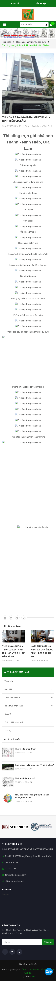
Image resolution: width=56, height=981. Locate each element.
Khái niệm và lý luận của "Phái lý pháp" (34, 765)
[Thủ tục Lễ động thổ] (8, 782)
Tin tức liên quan (11, 626)
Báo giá (7, 714)
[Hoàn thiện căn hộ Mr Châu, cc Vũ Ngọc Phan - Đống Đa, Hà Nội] (42, 636)
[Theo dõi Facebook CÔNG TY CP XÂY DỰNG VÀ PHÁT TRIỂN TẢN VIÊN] (5, 952)
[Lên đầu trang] (48, 964)
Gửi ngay (48, 942)
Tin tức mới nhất (11, 739)
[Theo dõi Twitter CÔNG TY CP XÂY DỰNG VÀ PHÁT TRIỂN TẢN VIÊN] (12, 952)
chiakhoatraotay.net (14, 881)
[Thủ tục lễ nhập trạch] (8, 752)
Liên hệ (7, 730)
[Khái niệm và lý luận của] (8, 767)
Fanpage (6, 894)
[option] (13, 646)
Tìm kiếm (23, 964)
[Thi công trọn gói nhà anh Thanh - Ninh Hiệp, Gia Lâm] (28, 83)
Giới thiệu (8, 689)
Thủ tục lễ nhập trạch (25, 749)
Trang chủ (8, 681)
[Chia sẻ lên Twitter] (11, 617)
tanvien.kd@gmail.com (15, 875)
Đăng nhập (41, 4)
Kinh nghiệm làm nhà (13, 722)
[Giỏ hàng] (52, 24)
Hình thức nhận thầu (13, 706)
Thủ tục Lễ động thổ (25, 778)
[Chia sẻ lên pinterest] (17, 617)
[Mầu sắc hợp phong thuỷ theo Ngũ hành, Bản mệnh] (8, 798)
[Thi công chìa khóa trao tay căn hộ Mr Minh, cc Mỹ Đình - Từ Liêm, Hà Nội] (13, 636)
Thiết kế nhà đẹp (12, 697)
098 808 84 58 (11, 862)
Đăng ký (15, 4)
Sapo (33, 976)
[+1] (23, 617)
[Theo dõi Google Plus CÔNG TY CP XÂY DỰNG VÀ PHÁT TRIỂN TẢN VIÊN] (19, 952)
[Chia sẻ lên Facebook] (5, 617)
